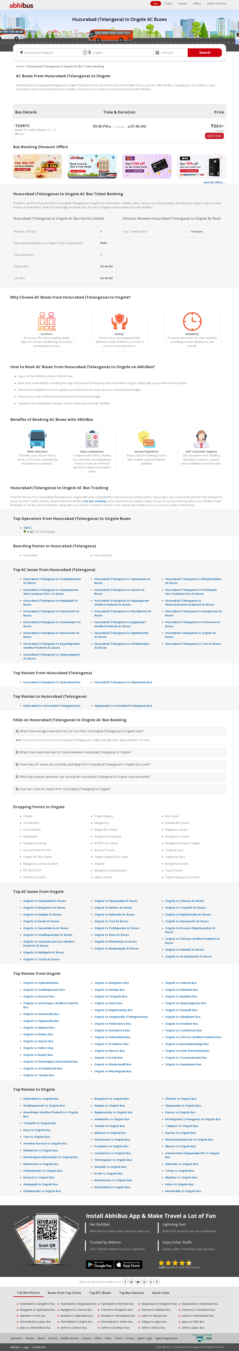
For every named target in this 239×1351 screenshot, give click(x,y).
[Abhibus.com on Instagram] (144, 1282)
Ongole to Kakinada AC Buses (114, 914)
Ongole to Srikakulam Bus (183, 1016)
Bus (155, 3)
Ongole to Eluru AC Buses (111, 935)
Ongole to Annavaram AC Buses (187, 921)
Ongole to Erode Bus (108, 1057)
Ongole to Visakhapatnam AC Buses (47, 935)
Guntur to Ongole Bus (180, 1112)
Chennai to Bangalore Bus (117, 1309)
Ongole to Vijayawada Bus (41, 1021)
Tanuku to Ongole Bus (109, 1126)
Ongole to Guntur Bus (38, 1041)
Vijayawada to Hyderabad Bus (200, 1303)
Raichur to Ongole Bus (180, 1133)
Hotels (182, 3)
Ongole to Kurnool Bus (39, 996)
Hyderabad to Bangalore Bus (37, 1303)
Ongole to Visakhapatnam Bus (44, 989)
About (41, 1338)
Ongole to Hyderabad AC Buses (44, 901)
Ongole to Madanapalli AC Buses (116, 948)
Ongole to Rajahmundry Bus (113, 1010)
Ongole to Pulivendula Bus (112, 1037)
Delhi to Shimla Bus (153, 1327)
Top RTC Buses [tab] (100, 1293)
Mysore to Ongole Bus (180, 1146)
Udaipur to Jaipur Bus (154, 1321)
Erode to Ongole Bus (108, 1173)
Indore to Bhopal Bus (154, 1315)
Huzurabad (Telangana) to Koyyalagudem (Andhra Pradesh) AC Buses (51, 645)
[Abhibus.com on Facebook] (125, 1282)
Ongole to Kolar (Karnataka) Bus (187, 1050)
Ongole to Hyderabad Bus (41, 983)
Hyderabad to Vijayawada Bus (78, 1303)
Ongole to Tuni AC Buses (111, 921)
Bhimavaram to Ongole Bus (113, 1180)
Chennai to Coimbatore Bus (198, 1309)
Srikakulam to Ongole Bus (112, 1119)
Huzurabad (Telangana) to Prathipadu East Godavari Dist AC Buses (191, 591)
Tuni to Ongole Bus (36, 1136)
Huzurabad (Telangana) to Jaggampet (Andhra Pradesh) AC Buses (120, 624)
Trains (168, 3)
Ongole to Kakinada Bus (181, 989)
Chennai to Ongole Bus (181, 1098)
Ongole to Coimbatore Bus (183, 1030)
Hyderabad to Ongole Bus (41, 1098)
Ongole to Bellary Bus (38, 1034)
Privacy (130, 1338)
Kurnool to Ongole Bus (39, 1177)
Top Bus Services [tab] (131, 1293)
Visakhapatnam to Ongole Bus (44, 1105)
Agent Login (144, 1338)
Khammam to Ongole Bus (40, 1164)
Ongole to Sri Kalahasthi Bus (42, 1068)
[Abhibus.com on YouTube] (138, 1282)
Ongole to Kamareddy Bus (41, 1014)
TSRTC (27, 528)
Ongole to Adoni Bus (108, 1003)
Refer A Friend (216, 3)
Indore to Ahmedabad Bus (198, 1315)
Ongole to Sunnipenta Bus (112, 1030)
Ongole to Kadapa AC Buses (42, 914)
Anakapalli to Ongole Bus (40, 1184)
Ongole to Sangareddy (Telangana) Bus (121, 1016)
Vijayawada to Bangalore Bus (159, 1303)
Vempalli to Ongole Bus (110, 1167)
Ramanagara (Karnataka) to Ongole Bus (50, 1157)
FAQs (108, 1338)
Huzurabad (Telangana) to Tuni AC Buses (193, 643)
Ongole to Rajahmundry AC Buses (188, 914)
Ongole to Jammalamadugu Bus (187, 1044)
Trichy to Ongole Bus (179, 1170)
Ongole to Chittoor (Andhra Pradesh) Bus (193, 1037)
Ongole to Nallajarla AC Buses (43, 952)
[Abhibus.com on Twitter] (131, 1282)
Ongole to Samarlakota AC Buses (46, 928)
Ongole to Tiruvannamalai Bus (186, 1057)
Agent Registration (166, 1338)
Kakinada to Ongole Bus (181, 1164)
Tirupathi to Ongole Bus (39, 1123)
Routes (30, 1338)
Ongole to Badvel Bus (38, 1055)
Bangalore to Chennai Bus (76, 1309)
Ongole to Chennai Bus (181, 983)
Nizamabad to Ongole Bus (112, 1187)
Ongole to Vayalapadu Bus (183, 1064)
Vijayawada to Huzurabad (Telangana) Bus (123, 705)
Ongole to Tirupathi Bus (110, 996)
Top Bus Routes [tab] (28, 1293)
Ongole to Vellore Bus (38, 1048)
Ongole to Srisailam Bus (181, 1023)
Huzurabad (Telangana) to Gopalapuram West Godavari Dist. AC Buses (50, 591)
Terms (119, 1338)
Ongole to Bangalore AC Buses (44, 907)
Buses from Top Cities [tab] (64, 1293)
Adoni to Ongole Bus (179, 1184)
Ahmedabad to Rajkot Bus (76, 1321)
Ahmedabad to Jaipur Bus (35, 1321)
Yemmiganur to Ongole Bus (113, 1160)
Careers (86, 1338)
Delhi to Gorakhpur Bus (115, 1327)
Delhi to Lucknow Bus (73, 1327)
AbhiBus (15, 1347)
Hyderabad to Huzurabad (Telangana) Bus (51, 705)
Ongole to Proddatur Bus (111, 1044)
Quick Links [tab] (160, 1293)
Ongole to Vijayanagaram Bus (185, 1003)
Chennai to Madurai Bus (155, 1309)
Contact (53, 1338)
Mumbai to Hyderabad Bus (76, 1315)
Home (20, 66)
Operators (16, 1338)
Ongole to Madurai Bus (39, 1027)
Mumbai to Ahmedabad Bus (118, 1315)
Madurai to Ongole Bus (110, 1133)
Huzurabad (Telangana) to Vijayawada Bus (123, 682)
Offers (197, 3)
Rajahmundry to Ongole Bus (113, 1112)
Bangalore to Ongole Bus (111, 1098)
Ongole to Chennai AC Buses (184, 901)
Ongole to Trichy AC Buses (41, 959)
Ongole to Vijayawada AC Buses (116, 901)
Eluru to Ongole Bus (37, 1130)
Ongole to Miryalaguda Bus (113, 1071)
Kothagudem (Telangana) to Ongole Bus (193, 1119)
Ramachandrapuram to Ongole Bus (189, 1139)
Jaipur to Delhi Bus (193, 1321)
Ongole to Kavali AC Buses (41, 921)
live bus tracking (95, 501)
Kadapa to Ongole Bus (109, 1105)
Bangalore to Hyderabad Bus (37, 1309)
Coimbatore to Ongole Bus (112, 1153)
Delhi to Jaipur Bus (193, 1327)
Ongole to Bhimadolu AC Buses (115, 941)
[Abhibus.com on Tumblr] (150, 1282)
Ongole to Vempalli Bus (181, 1010)
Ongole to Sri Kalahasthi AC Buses (188, 956)
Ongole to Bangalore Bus (111, 983)
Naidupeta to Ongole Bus (40, 1150)
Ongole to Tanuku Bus (38, 1075)
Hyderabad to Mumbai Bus (117, 1303)
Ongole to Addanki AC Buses (184, 949)
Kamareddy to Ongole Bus (183, 1191)
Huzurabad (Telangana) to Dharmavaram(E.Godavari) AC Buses (189, 602)
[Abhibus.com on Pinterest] (157, 1282)
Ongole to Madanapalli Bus (112, 1064)
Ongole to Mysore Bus (109, 1050)
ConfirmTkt (39, 1347)
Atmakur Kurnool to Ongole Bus (45, 1143)
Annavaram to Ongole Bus (112, 1139)
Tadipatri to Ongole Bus (181, 1126)
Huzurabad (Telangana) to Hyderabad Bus (51, 682)
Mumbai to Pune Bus (33, 1315)
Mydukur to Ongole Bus (181, 1177)
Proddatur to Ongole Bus (111, 1146)
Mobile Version (70, 1338)
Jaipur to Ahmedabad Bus (35, 1327)
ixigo (26, 1347)
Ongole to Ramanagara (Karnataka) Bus (50, 1061)
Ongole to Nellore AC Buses (113, 907)
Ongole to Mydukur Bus (181, 996)
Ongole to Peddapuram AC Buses (116, 928)
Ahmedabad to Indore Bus (117, 1321)
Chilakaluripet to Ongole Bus (43, 1170)
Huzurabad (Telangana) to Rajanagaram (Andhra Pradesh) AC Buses (121, 602)
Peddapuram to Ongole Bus (42, 1191)
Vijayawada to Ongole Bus (183, 1105)
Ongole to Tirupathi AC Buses (185, 907)
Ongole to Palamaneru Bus (112, 1023)
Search (204, 52)
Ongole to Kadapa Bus (109, 989)
